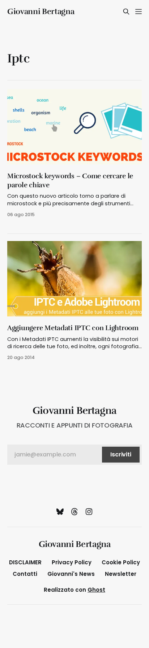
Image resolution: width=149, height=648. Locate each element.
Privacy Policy (71, 562)
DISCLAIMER (25, 562)
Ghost (96, 590)
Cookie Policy (121, 562)
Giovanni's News (71, 574)
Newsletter (120, 574)
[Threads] (74, 511)
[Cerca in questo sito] (126, 11)
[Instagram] (89, 511)
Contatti (25, 574)
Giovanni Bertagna (40, 12)
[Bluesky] (60, 511)
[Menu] (138, 11)
